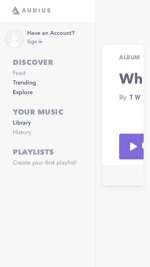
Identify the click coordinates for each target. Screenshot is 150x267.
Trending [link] (24, 83)
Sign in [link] (34, 42)
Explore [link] (23, 92)
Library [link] (22, 123)
